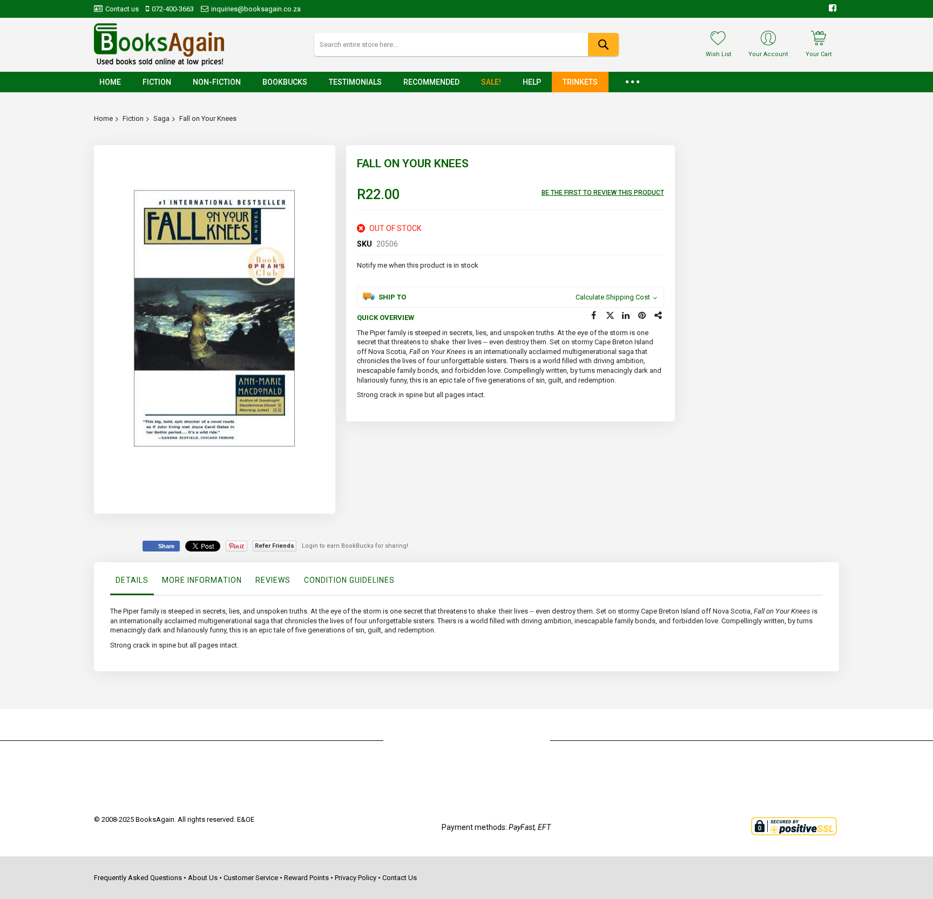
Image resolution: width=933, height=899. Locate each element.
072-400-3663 (173, 9)
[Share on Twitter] (610, 315)
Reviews (272, 580)
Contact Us (399, 878)
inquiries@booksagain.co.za (256, 9)
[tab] (132, 582)
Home (103, 118)
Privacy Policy (355, 878)
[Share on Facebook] (594, 315)
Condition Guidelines (349, 580)
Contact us (122, 9)
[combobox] (466, 44)
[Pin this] (642, 315)
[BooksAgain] (159, 44)
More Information (202, 580)
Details (132, 580)
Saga (161, 118)
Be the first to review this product (603, 192)
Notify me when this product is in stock (417, 265)
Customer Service (251, 878)
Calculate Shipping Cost (613, 297)
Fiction (133, 118)
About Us (203, 878)
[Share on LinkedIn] (626, 315)
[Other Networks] (658, 315)
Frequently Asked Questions (138, 878)
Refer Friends (274, 545)
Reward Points (306, 878)
